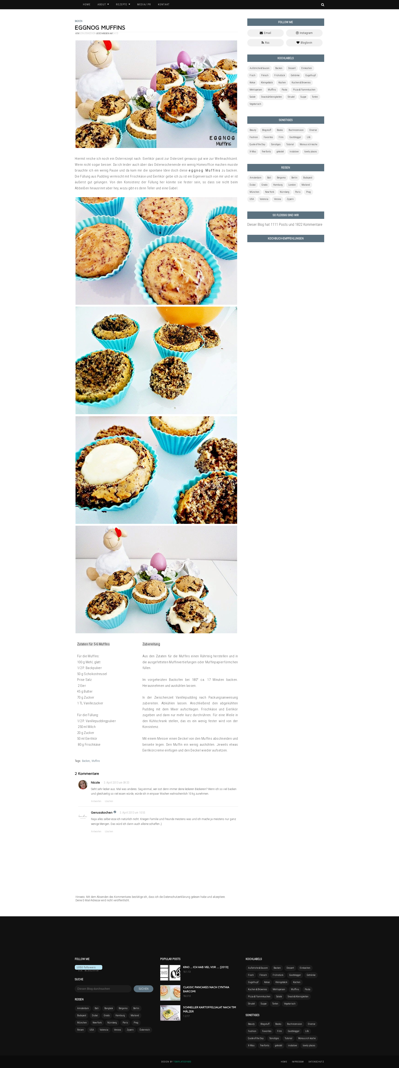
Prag (308, 191)
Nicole (95, 782)
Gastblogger (295, 137)
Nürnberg (284, 191)
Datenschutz (316, 1062)
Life (308, 137)
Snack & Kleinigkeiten (271, 96)
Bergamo (281, 177)
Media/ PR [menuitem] (144, 4)
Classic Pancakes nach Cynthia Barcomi (206, 989)
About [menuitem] (101, 4)
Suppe (303, 96)
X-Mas (253, 151)
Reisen (80, 1029)
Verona (277, 199)
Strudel (291, 96)
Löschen (109, 801)
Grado (264, 184)
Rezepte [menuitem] (121, 4)
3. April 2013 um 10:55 (132, 812)
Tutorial (290, 144)
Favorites (268, 137)
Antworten (96, 801)
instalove (294, 151)
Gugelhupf (310, 75)
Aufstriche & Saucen (259, 68)
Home (284, 1062)
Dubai (253, 184)
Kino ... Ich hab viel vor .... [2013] (205, 967)
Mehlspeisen (256, 89)
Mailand (306, 184)
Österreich (144, 1029)
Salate (252, 96)
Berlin (294, 177)
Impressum (298, 1062)
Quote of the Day (257, 144)
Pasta (284, 89)
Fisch (252, 75)
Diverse (313, 130)
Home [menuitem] (87, 4)
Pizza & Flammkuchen (304, 89)
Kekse (252, 82)
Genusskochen (101, 812)
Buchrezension (296, 130)
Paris (297, 191)
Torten (315, 96)
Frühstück (279, 75)
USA (252, 199)
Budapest (307, 177)
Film (281, 137)
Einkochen (306, 68)
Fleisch (265, 75)
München (254, 191)
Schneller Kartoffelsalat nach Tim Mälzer (209, 1009)
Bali (269, 177)
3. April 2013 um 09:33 (116, 782)
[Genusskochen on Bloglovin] (88, 970)
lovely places (310, 151)
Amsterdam (255, 177)
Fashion (254, 137)
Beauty (253, 130)
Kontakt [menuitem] (163, 4)
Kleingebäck (267, 82)
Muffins (96, 761)
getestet (280, 151)
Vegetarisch (255, 104)
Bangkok (108, 1008)
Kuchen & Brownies (301, 82)
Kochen (282, 82)
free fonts (266, 151)
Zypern (290, 199)
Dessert (292, 68)
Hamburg (278, 184)
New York (269, 191)
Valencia (264, 199)
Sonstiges (276, 144)
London (292, 184)
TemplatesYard (182, 1062)
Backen (86, 761)
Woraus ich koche (308, 144)
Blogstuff (266, 130)
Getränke (295, 75)
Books (280, 130)
